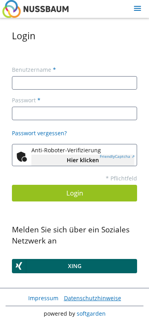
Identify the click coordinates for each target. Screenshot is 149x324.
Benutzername (34, 69)
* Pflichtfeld (121, 178)
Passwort (26, 100)
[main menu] (137, 8)
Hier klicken (83, 160)
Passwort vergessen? (39, 133)
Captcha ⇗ (117, 156)
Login (74, 192)
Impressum (43, 298)
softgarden (91, 313)
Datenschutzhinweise (92, 298)
